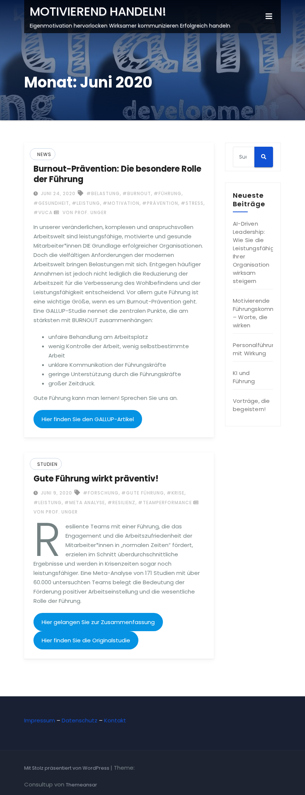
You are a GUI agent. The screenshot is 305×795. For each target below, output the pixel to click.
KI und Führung (244, 377)
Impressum (39, 720)
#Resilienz (121, 502)
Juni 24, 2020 (57, 193)
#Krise (175, 493)
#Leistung (86, 203)
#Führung (168, 193)
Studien (47, 464)
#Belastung (103, 193)
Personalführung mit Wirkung (256, 349)
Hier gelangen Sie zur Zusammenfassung (98, 622)
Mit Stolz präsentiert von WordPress (67, 768)
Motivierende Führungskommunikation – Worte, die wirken (267, 313)
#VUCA (42, 212)
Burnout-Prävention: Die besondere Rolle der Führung (117, 174)
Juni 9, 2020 (55, 493)
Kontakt (115, 720)
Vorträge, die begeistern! (251, 405)
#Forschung (101, 493)
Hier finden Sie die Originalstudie (86, 640)
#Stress (192, 203)
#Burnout (136, 193)
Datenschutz (79, 720)
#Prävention (160, 203)
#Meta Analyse (84, 502)
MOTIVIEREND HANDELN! (98, 11)
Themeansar (81, 784)
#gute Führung (142, 493)
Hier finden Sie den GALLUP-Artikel (88, 419)
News (44, 154)
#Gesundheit (51, 203)
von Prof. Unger (84, 212)
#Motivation (121, 203)
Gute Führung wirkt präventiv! (95, 478)
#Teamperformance (165, 502)
